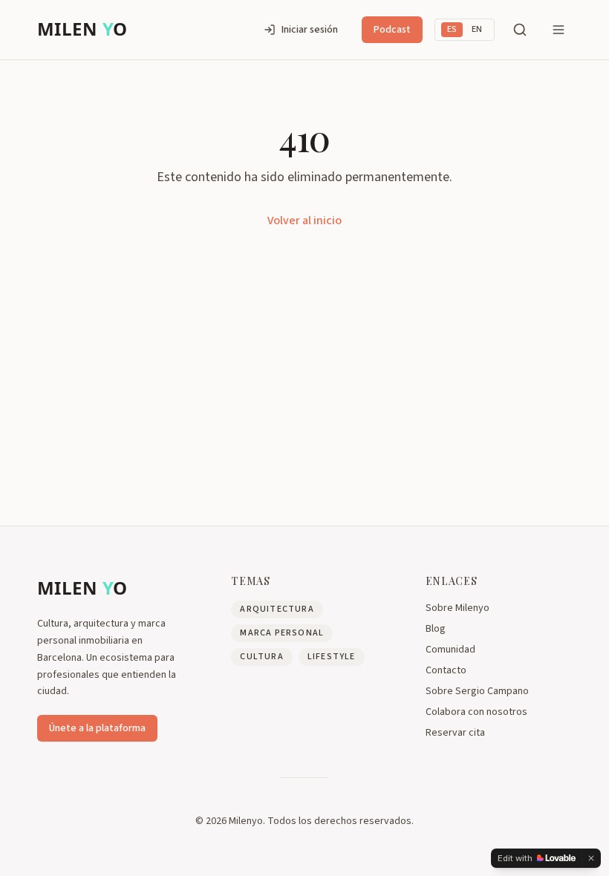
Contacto (446, 670)
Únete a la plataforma (97, 728)
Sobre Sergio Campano (477, 691)
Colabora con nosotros (476, 712)
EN (477, 29)
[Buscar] (520, 29)
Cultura (261, 656)
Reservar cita (455, 732)
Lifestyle (331, 656)
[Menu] (558, 29)
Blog (436, 628)
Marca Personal (282, 633)
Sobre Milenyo (457, 608)
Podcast (392, 29)
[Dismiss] (591, 858)
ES (452, 29)
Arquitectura (276, 609)
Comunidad (450, 649)
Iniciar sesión (309, 29)
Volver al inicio (304, 220)
